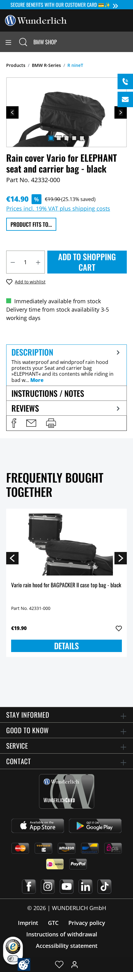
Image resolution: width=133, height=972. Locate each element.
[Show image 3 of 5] (66, 138)
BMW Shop (45, 42)
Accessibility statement (66, 945)
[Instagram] (48, 886)
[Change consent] (24, 964)
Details (66, 646)
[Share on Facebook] (13, 423)
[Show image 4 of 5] (74, 138)
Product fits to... (31, 224)
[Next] (120, 112)
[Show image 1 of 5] (51, 138)
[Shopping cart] (128, 42)
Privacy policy (86, 922)
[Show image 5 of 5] (82, 138)
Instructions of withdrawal (61, 934)
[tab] (66, 365)
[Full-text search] (23, 42)
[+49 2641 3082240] (125, 81)
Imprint (28, 922)
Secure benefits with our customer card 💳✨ (60, 4)
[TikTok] (104, 886)
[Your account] (74, 964)
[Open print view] (51, 423)
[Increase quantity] (38, 262)
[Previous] (12, 112)
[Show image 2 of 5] (59, 138)
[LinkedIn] (85, 886)
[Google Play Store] (95, 826)
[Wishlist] (59, 964)
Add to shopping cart (87, 262)
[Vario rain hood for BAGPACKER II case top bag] (66, 545)
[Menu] (8, 42)
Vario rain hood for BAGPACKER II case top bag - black (66, 585)
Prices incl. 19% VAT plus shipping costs (58, 208)
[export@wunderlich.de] (125, 99)
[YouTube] (67, 886)
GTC (53, 922)
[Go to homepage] (36, 20)
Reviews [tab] (25, 408)
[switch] (13, 958)
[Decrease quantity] (12, 262)
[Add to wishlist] (119, 628)
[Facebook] (29, 886)
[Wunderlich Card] (66, 791)
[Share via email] (31, 423)
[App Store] (37, 826)
